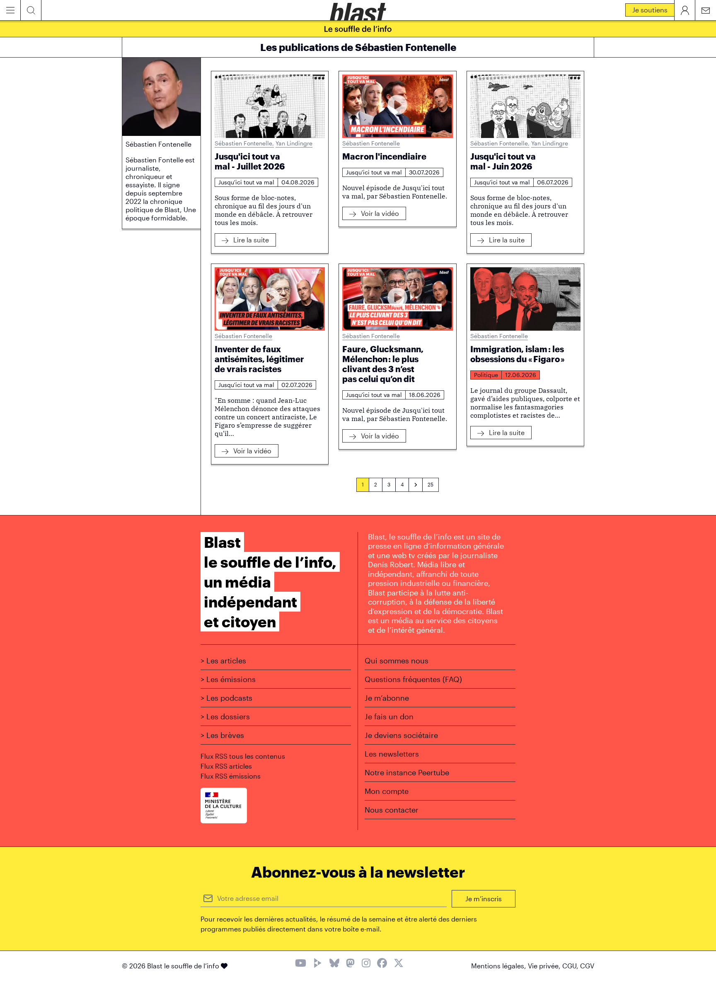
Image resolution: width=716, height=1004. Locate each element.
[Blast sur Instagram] (366, 964)
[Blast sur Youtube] (300, 964)
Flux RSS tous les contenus (243, 756)
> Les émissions (228, 679)
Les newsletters (392, 753)
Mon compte (387, 791)
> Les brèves (222, 735)
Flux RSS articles (226, 766)
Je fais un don (389, 716)
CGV (587, 966)
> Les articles (223, 660)
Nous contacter (391, 809)
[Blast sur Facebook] (382, 964)
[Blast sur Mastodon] (350, 964)
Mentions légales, (499, 966)
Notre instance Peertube (407, 772)
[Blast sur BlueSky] (334, 964)
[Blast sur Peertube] (318, 964)
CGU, (571, 966)
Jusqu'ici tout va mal (246, 182)
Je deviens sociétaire (401, 735)
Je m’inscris (483, 898)
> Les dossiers (225, 716)
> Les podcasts (226, 697)
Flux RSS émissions (231, 776)
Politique (486, 374)
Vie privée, (545, 966)
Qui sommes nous (396, 660)
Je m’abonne (387, 697)
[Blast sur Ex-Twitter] (399, 964)
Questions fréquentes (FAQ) (413, 679)
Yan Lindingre (294, 143)
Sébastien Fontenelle (244, 143)
